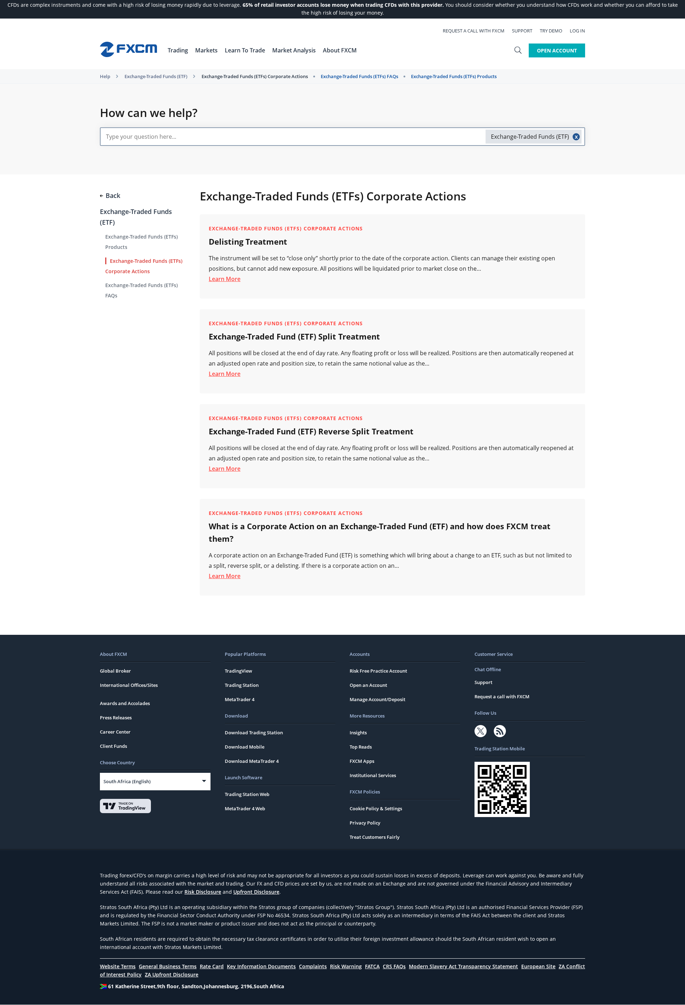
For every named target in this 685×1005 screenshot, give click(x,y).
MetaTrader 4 (239, 699)
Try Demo (551, 30)
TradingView (238, 671)
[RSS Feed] (500, 731)
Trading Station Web (247, 794)
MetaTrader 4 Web (245, 808)
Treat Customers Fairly (375, 837)
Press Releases (116, 717)
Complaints (313, 966)
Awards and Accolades (125, 703)
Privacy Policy (365, 823)
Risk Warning (346, 966)
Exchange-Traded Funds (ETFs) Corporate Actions (255, 76)
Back (113, 195)
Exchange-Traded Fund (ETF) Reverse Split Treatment (311, 431)
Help (105, 76)
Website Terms (118, 966)
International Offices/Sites (129, 685)
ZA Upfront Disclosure (171, 974)
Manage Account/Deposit (377, 699)
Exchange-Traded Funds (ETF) (156, 76)
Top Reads (361, 747)
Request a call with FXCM (473, 30)
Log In (577, 30)
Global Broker (115, 671)
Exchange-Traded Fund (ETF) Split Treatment (294, 336)
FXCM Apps (362, 761)
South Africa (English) (127, 781)
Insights (358, 732)
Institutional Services (373, 775)
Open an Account (368, 685)
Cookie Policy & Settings (376, 808)
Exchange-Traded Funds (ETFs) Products (454, 76)
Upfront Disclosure (256, 891)
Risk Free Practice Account (378, 671)
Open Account (557, 50)
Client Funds (113, 746)
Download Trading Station (254, 732)
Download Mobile (244, 747)
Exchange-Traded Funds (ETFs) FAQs (359, 76)
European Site (538, 966)
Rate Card (212, 966)
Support (522, 30)
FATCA (372, 966)
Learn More (224, 279)
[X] (481, 731)
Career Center (115, 732)
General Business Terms (168, 966)
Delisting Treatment (248, 241)
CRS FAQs (394, 966)
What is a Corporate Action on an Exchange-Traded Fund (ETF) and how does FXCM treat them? (379, 532)
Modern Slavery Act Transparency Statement (463, 966)
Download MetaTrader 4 (252, 761)
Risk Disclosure (202, 891)
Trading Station (242, 685)
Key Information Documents (261, 966)
